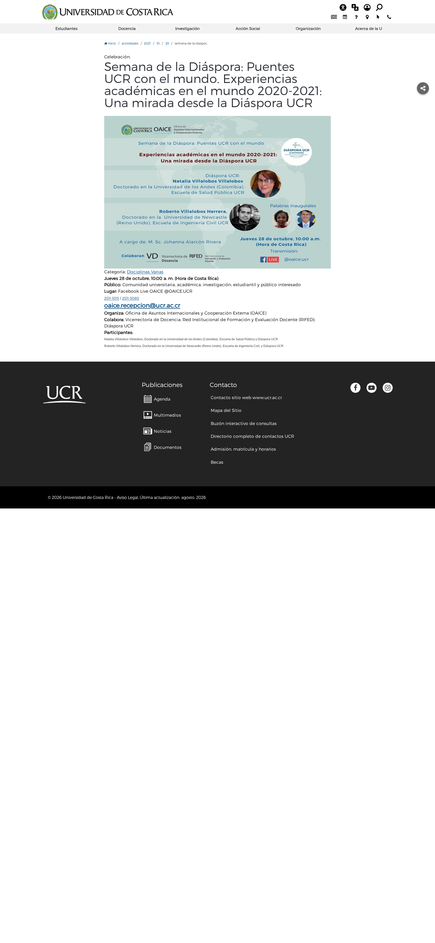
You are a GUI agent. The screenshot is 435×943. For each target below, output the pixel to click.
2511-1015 (111, 298)
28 (167, 43)
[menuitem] (333, 17)
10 (158, 43)
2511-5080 (130, 298)
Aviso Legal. (128, 497)
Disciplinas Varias (145, 271)
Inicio (111, 43)
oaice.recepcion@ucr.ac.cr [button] (142, 305)
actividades (130, 43)
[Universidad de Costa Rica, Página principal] (107, 12)
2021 (147, 43)
